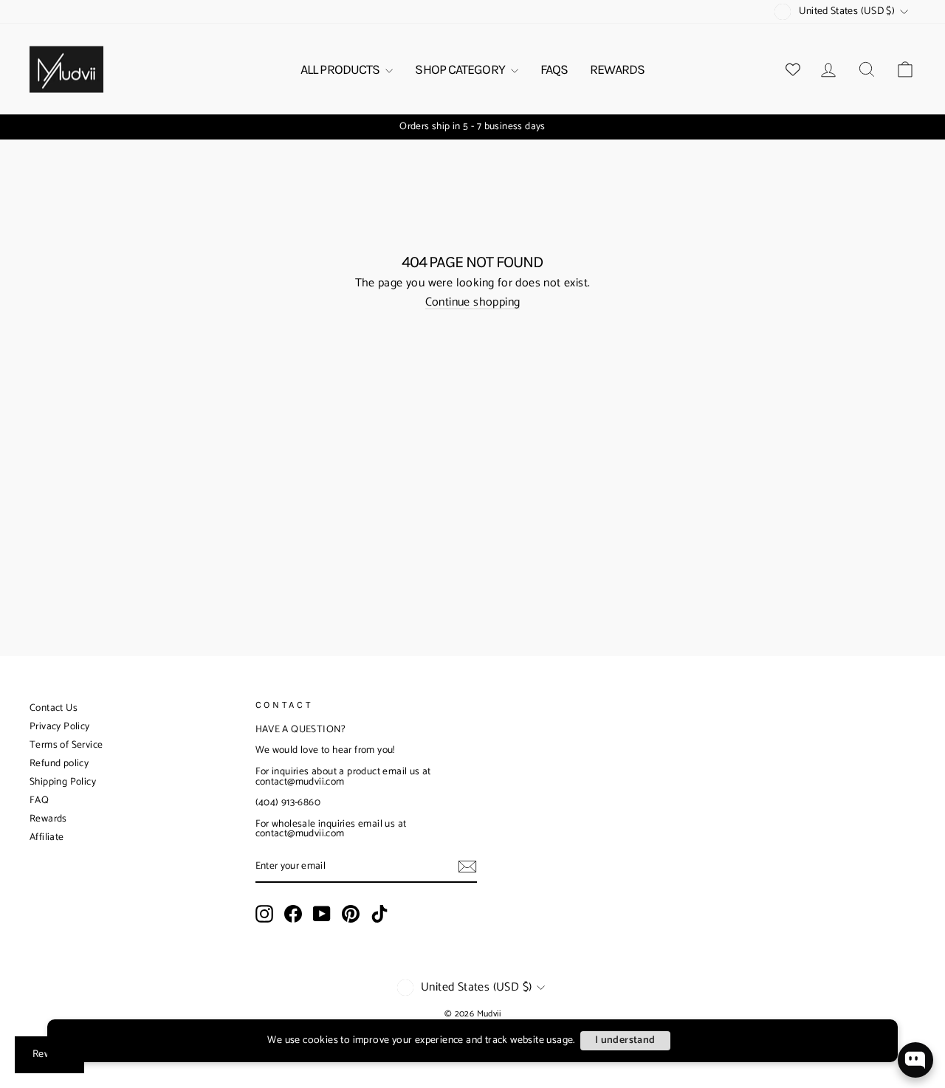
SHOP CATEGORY (460, 69)
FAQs (554, 69)
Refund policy (59, 763)
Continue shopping (472, 303)
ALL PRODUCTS (341, 69)
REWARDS (617, 69)
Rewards (48, 819)
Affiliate (47, 837)
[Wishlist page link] (793, 69)
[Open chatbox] (915, 1060)
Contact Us (54, 708)
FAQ (39, 800)
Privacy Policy (60, 726)
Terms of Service (66, 745)
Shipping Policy (63, 782)
